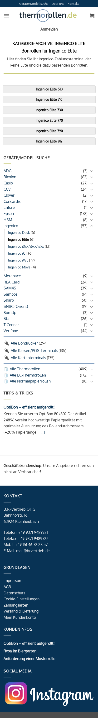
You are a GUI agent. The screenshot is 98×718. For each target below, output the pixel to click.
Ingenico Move (19, 267)
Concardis (12, 201)
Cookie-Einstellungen (21, 599)
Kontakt (73, 3)
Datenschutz (14, 593)
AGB (7, 586)
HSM (8, 219)
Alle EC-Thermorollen (28, 375)
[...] (42, 432)
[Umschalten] (91, 171)
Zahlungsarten (16, 605)
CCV (7, 189)
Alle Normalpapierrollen (30, 381)
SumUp (10, 312)
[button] (6, 15)
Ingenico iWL (18, 260)
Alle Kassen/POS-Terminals (34, 350)
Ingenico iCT (17, 253)
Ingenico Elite (18, 239)
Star (7, 318)
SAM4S (10, 288)
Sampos (10, 294)
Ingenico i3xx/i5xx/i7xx (26, 246)
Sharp (9, 300)
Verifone (11, 330)
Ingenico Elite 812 (49, 141)
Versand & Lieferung (21, 611)
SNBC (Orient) (16, 306)
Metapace (12, 275)
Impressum (13, 580)
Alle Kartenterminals (28, 357)
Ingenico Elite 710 (49, 99)
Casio (8, 183)
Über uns (58, 3)
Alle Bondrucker (24, 343)
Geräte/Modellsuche (33, 3)
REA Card (12, 282)
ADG (7, 170)
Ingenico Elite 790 (49, 131)
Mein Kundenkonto (20, 617)
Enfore (9, 207)
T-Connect (12, 324)
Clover (9, 195)
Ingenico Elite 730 (49, 110)
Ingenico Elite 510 (49, 89)
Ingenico (11, 225)
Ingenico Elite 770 (49, 120)
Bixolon (10, 176)
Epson (9, 213)
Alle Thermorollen (25, 369)
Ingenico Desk (19, 232)
